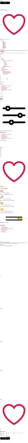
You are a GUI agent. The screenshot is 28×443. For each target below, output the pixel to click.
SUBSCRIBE (20, 218)
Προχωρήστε (2, 244)
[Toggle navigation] (1, 1)
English (5, 42)
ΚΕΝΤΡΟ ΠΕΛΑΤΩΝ (6, 192)
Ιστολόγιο (2, 68)
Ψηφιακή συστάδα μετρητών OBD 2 (6, 89)
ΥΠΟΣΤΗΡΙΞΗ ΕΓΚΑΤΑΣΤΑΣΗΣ (7, 72)
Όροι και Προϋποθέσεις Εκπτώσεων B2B (7, 228)
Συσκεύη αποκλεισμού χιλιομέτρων (8, 60)
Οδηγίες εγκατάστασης (4, 69)
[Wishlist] (14, 428)
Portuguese (5, 47)
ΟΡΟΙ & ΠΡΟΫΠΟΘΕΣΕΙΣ (4, 227)
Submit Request (8, 436)
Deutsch (5, 43)
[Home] (0, 400)
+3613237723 (3, 9)
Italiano (5, 45)
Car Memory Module (4, 88)
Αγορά (2, 58)
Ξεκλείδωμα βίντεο (4, 137)
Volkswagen (6, 64)
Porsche (5, 63)
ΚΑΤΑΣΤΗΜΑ (2, 81)
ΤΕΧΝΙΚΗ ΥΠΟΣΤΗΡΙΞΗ (6, 73)
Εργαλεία (4, 67)
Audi (5, 61)
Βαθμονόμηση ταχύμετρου (7, 66)
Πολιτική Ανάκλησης (4, 230)
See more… (5, 65)
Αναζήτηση (1, 96)
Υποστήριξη (3, 70)
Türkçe (4, 48)
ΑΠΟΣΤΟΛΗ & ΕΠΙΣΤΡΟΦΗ (6, 71)
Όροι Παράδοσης (3, 226)
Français (5, 46)
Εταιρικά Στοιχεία (4, 231)
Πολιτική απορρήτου (4, 229)
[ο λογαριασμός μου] (0, 49)
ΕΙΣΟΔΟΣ (2, 49)
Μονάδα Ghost (3, 86)
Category (2, 59)
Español (5, 44)
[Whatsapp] (0, 7)
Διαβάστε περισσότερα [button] (3, 187)
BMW (5, 62)
